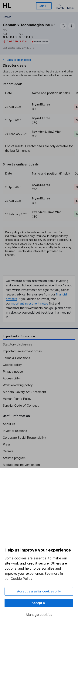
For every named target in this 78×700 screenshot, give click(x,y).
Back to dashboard (19, 59)
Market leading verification (21, 465)
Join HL (44, 6)
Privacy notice (13, 371)
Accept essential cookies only (39, 591)
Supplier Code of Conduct (21, 405)
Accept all (39, 603)
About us (9, 424)
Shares (7, 17)
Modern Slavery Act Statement (24, 392)
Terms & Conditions (16, 358)
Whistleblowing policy (18, 385)
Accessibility (11, 378)
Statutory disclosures (17, 344)
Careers (8, 451)
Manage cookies (39, 615)
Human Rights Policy (17, 399)
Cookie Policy (21, 579)
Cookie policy (12, 365)
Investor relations (15, 431)
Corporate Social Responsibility (24, 437)
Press (7, 444)
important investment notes (29, 303)
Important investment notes (22, 351)
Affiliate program (14, 458)
